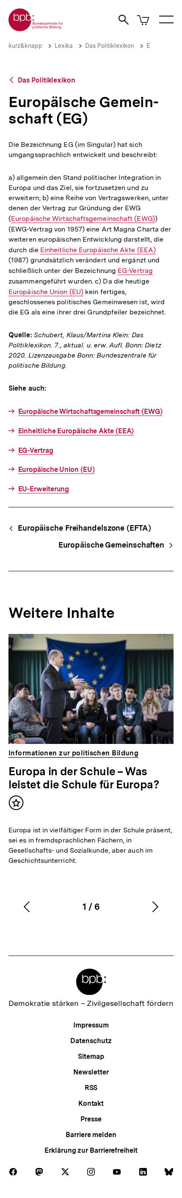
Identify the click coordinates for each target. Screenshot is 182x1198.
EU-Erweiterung (43, 489)
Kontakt (91, 1103)
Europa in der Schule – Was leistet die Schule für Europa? (84, 778)
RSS (91, 1088)
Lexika (64, 45)
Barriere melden (91, 1135)
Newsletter (90, 1072)
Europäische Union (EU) (45, 292)
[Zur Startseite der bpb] (35, 28)
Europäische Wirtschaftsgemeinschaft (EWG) (83, 219)
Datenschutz (90, 1041)
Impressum (90, 1025)
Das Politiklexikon (109, 45)
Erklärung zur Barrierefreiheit (90, 1150)
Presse (90, 1119)
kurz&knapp (25, 45)
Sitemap (91, 1056)
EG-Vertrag (135, 271)
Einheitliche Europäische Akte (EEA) (98, 250)
